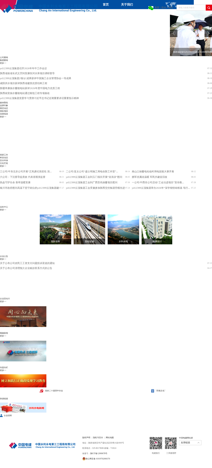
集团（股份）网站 (164, 7)
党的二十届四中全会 (54, 391)
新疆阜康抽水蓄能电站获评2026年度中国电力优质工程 (30, 88)
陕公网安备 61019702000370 (98, 459)
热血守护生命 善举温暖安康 (15, 182)
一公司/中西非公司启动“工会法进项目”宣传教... (158, 182)
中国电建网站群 (186, 438)
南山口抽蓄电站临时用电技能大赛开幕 (153, 171)
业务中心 (127, 13)
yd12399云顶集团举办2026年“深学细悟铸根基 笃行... (161, 188)
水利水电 (123, 241)
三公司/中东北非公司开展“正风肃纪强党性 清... (26, 171)
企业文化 (6, 24)
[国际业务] (53, 229)
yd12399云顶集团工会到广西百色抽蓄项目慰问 (91, 182)
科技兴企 (152, 15)
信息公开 (30, 24)
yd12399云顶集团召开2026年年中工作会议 (23, 68)
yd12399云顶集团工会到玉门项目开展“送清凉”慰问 (94, 177)
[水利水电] (121, 229)
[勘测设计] (155, 229)
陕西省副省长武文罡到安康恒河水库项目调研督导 (27, 73)
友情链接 (185, 442)
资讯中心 (103, 13)
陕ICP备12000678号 (98, 453)
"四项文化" (160, 391)
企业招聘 (8, 415)
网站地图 (110, 437)
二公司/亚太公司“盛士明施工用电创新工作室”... (92, 171)
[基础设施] (87, 229)
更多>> (3, 63)
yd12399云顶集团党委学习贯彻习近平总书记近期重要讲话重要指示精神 (39, 98)
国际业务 (55, 241)
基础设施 (89, 241)
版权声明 (86, 437)
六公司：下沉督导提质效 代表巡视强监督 (22, 177)
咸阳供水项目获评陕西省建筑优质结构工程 (23, 83)
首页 (106, 4)
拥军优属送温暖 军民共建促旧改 (149, 177)
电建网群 (65, 24)
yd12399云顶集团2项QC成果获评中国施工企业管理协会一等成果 (35, 78)
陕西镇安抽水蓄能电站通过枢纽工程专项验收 (25, 93)
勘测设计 (157, 241)
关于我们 (127, 4)
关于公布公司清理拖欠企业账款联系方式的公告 (26, 264)
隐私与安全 (98, 437)
